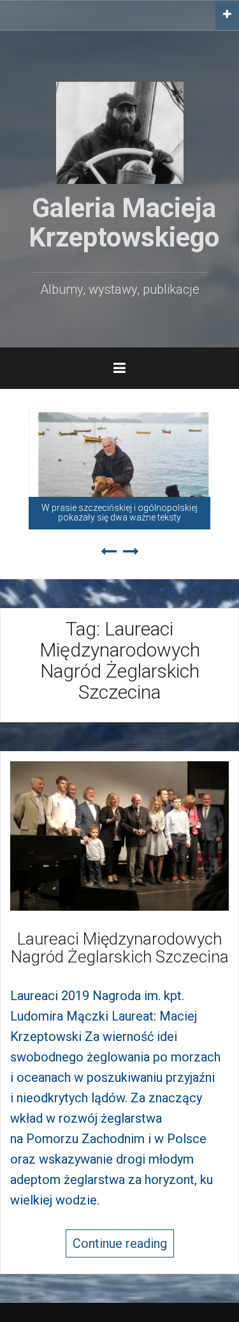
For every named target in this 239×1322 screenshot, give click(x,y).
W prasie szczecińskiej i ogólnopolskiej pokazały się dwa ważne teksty (119, 512)
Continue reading (120, 1243)
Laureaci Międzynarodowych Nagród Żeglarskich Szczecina (120, 948)
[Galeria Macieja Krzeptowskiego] (120, 131)
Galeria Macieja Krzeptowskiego (124, 222)
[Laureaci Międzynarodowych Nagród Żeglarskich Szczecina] (119, 834)
